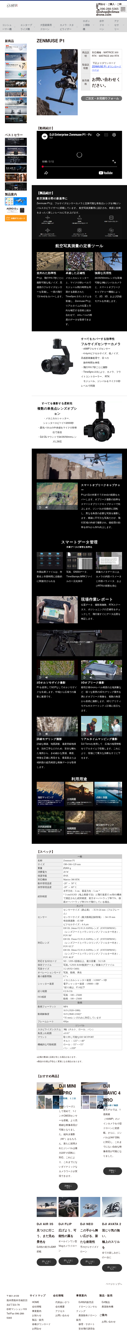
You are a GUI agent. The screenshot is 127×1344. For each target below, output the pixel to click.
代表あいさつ (62, 1302)
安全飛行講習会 (87, 1328)
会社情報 (36, 1306)
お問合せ (36, 1328)
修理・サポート (87, 1324)
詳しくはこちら (46, 1262)
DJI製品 (106, 1302)
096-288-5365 (109, 8)
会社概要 (60, 1306)
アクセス (60, 1311)
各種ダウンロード (41, 1324)
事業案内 (36, 1311)
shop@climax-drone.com (108, 13)
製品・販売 (38, 1319)
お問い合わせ (62, 1315)
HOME (35, 1302)
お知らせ (36, 1315)
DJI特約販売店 (86, 1302)
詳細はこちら (68, 1186)
